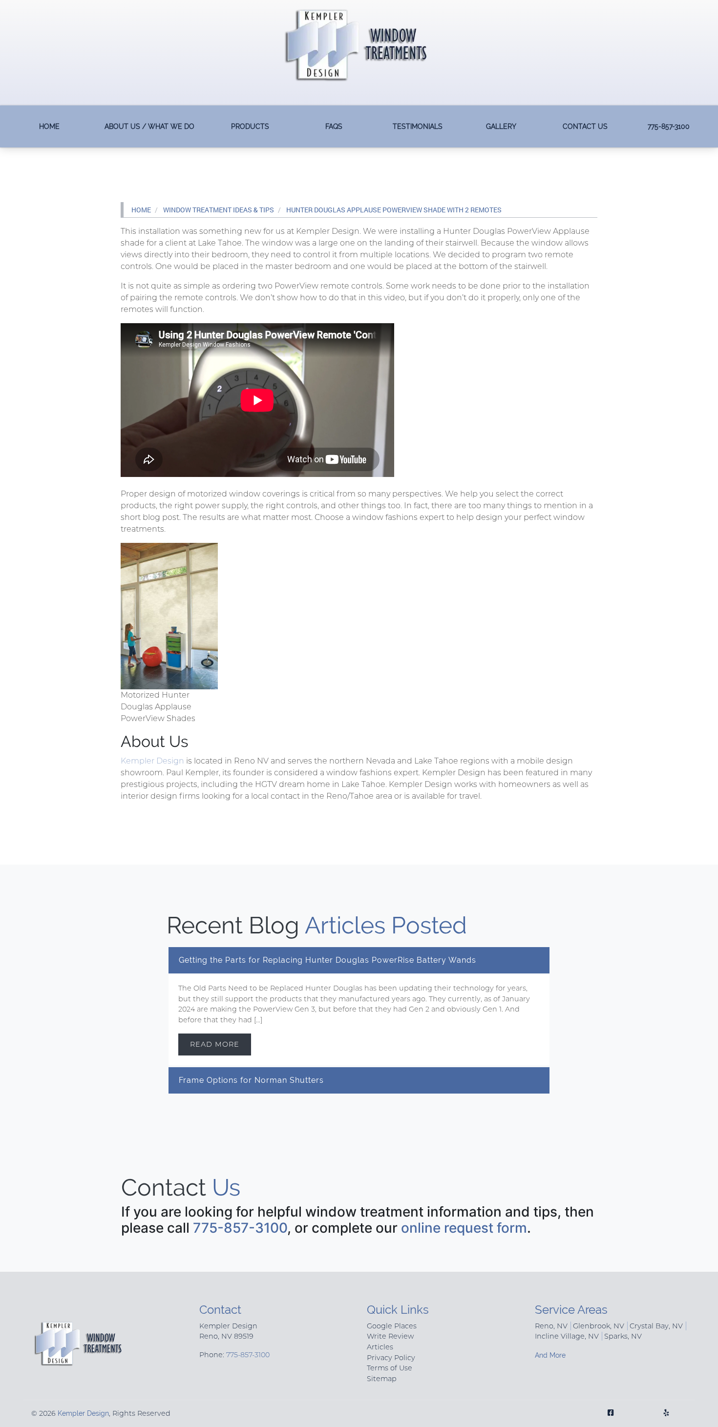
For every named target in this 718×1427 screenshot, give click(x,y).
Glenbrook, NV (598, 1326)
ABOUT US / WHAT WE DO (149, 126)
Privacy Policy (391, 1357)
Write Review (390, 1336)
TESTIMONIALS (418, 126)
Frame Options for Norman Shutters (251, 1080)
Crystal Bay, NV (656, 1326)
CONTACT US (585, 126)
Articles (380, 1347)
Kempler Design (152, 760)
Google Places (392, 1326)
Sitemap (382, 1378)
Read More (214, 1044)
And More (550, 1355)
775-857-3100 (669, 126)
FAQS (333, 126)
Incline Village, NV (567, 1336)
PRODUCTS (250, 126)
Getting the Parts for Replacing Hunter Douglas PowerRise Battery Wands (327, 960)
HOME (49, 126)
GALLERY (501, 126)
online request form (464, 1228)
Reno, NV (551, 1326)
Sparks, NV (623, 1336)
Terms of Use (389, 1368)
